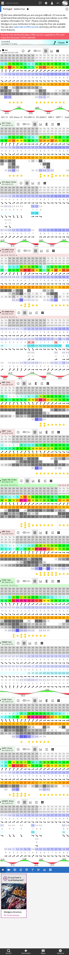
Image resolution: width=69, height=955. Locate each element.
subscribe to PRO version (26, 26)
